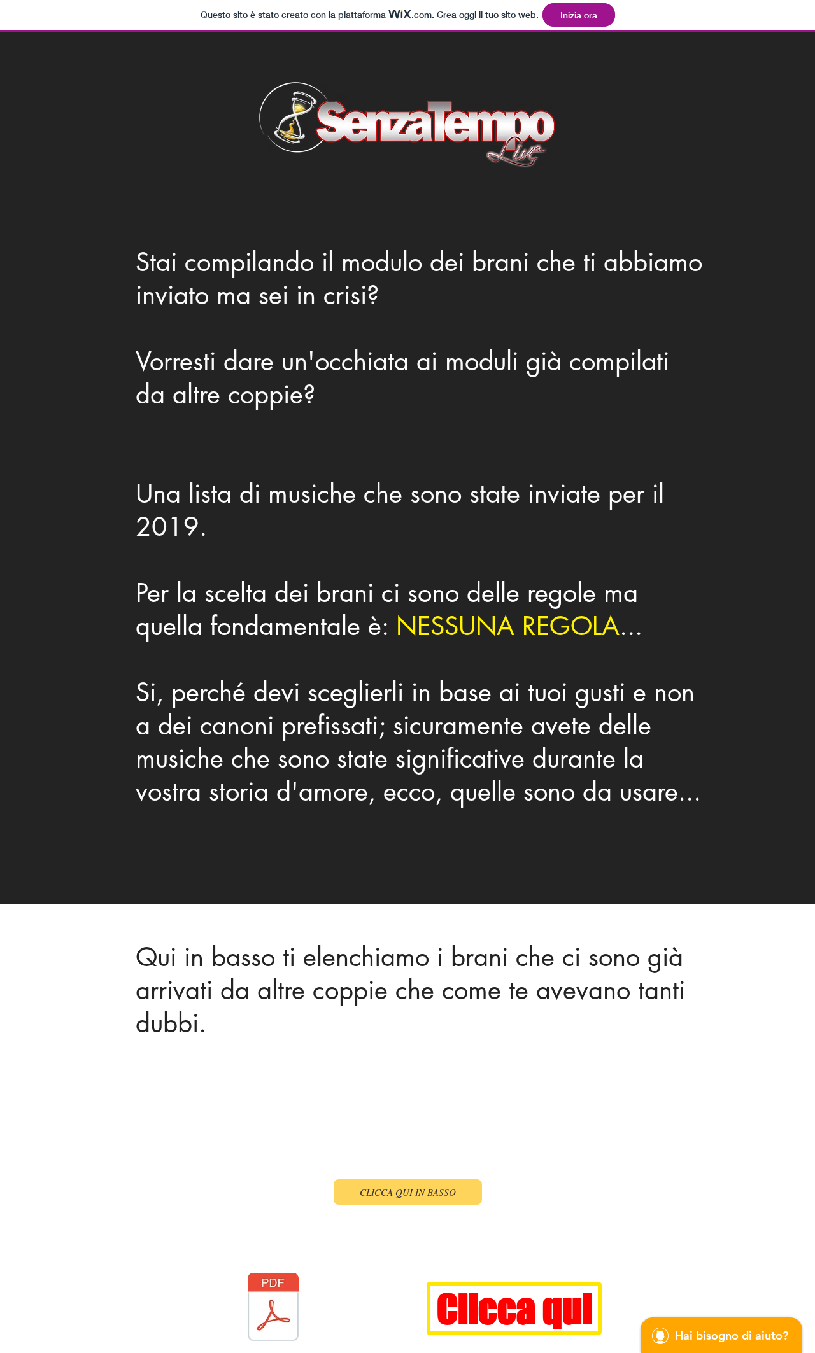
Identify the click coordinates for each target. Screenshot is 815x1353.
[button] (408, 1192)
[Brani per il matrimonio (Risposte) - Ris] (273, 1308)
